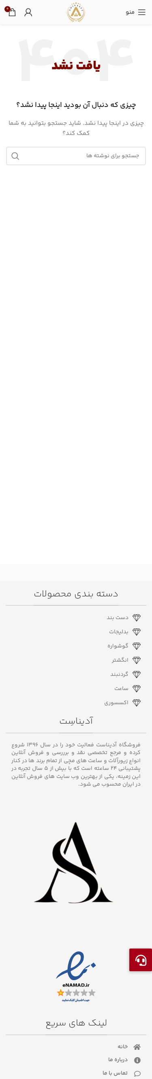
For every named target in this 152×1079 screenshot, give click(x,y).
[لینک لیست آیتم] (73, 618)
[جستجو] (15, 156)
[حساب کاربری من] (28, 12)
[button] (140, 960)
